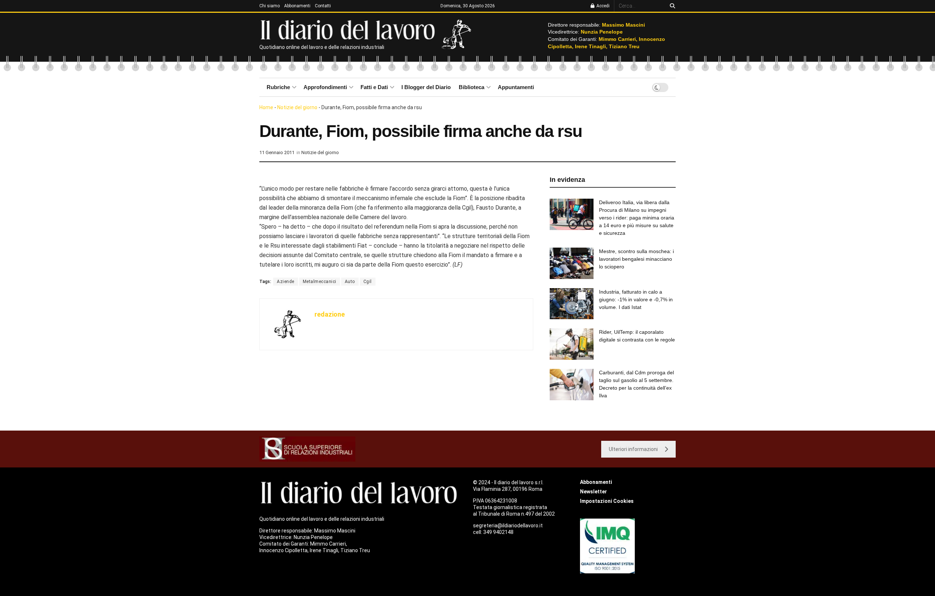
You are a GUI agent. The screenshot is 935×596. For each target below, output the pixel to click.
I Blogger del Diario (426, 87)
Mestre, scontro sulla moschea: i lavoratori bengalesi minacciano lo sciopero (636, 259)
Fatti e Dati (374, 87)
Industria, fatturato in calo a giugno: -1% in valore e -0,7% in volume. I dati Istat (636, 299)
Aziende (285, 281)
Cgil (367, 281)
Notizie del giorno (297, 107)
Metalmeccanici (319, 281)
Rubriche (278, 87)
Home (266, 107)
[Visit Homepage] (349, 29)
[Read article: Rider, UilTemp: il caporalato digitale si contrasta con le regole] (572, 344)
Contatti (323, 5)
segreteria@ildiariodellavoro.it (508, 525)
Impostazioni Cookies (607, 501)
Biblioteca (471, 87)
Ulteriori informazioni (633, 449)
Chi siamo (269, 5)
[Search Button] (671, 6)
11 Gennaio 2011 (276, 152)
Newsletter (593, 491)
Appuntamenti (516, 87)
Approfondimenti (325, 87)
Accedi (602, 5)
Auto (350, 281)
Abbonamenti (297, 5)
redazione (329, 314)
